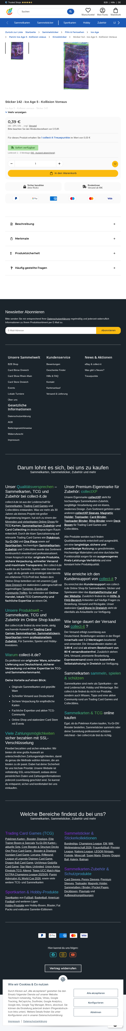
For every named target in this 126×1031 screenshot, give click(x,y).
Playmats (84, 891)
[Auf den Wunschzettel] (115, 164)
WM (110, 843)
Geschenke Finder (56, 370)
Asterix (74, 859)
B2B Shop (13, 364)
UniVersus (41, 862)
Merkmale (22, 238)
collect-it (106, 578)
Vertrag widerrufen (63, 968)
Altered (27, 870)
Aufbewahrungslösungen (79, 895)
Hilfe (113, 2)
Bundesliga (71, 843)
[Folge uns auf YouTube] (73, 955)
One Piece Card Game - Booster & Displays (30, 850)
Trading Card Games (35, 506)
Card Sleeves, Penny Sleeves (81, 879)
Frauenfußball (101, 847)
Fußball (28, 897)
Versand (33, 126)
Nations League (83, 851)
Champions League (90, 843)
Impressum (14, 440)
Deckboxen (71, 891)
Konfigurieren (96, 1002)
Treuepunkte (91, 376)
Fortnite (68, 855)
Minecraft (79, 855)
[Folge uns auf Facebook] (53, 955)
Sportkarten (69, 22)
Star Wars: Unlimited (32, 866)
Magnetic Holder (97, 883)
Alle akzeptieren (96, 993)
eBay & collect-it (93, 364)
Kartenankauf (53, 388)
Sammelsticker (45, 22)
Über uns (12, 399)
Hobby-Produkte (14, 905)
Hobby (86, 22)
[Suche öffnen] (70, 11)
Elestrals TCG (13, 870)
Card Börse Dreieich (18, 370)
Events (11, 388)
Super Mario (93, 855)
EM (105, 843)
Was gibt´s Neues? (94, 370)
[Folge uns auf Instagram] (63, 955)
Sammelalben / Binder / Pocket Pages (86, 887)
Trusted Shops (14, 2)
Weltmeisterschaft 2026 (78, 847)
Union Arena (52, 866)
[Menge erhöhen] (59, 163)
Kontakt (50, 382)
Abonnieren (108, 330)
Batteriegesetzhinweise (20, 428)
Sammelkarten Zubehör (38, 525)
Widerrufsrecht (15, 434)
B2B (106, 2)
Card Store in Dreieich (92, 608)
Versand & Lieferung (57, 393)
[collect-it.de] (9, 11)
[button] (88, 11)
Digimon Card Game (40, 858)
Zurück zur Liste (14, 32)
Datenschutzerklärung (58, 318)
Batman (83, 859)
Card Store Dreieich (18, 382)
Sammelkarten (22, 22)
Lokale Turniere (16, 393)
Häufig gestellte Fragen (31, 267)
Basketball (41, 897)
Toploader (81, 883)
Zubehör (101, 22)
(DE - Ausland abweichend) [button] (43, 153)
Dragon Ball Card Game (19, 862)
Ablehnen (95, 1012)
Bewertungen (53, 364)
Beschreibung (24, 224)
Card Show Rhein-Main (20, 376)
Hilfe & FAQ (52, 376)
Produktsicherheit (27, 253)
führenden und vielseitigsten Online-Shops (30, 521)
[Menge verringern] (11, 163)
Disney (106, 855)
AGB (10, 422)
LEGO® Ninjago (103, 851)
